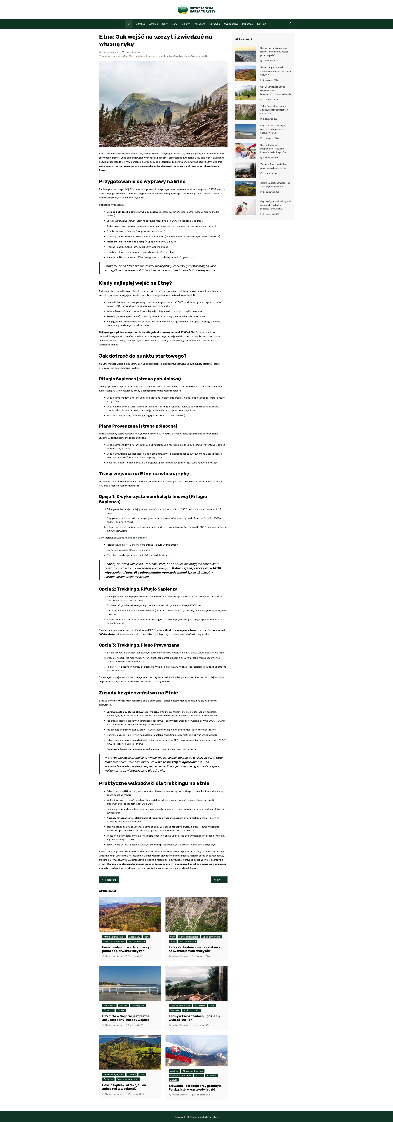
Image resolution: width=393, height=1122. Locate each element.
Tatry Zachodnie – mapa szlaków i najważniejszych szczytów (194, 949)
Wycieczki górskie (199, 56)
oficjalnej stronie (136, 537)
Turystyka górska (182, 56)
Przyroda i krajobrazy (114, 941)
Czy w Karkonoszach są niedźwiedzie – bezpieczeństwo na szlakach (275, 90)
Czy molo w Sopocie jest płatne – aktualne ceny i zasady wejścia (127, 1018)
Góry (165, 23)
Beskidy (132, 1075)
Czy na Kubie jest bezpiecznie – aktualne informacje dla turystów (273, 149)
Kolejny (217, 879)
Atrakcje (141, 23)
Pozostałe (248, 23)
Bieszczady (134, 937)
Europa (199, 1075)
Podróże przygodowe (134, 56)
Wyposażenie (231, 23)
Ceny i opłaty (138, 1006)
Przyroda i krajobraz (188, 937)
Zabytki (121, 1010)
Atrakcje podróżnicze (193, 1071)
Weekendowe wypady (127, 1079)
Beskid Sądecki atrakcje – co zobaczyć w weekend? (124, 1087)
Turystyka (214, 23)
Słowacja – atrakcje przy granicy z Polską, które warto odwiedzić (195, 1087)
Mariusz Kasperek (110, 52)
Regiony (185, 23)
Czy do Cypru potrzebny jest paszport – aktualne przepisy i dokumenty (275, 205)
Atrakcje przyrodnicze (112, 56)
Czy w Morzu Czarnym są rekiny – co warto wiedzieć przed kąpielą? (274, 52)
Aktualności (109, 1006)
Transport (199, 23)
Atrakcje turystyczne (180, 1006)
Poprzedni (110, 879)
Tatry (172, 941)
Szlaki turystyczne (154, 56)
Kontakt (261, 23)
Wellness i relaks (192, 1010)
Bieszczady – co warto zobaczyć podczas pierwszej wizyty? (127, 949)
